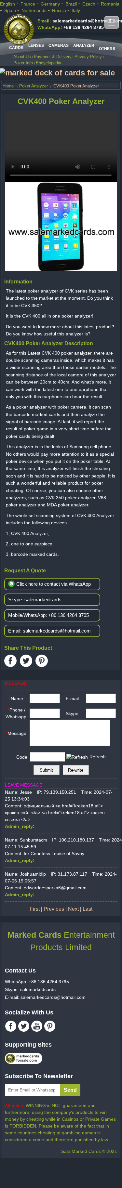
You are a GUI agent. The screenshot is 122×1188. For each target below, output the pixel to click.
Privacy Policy (88, 56)
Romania (110, 4)
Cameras (58, 45)
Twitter (26, 661)
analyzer (83, 45)
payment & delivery (53, 56)
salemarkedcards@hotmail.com (79, 20)
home (8, 86)
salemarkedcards (34, 599)
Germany (51, 4)
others (107, 48)
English (8, 4)
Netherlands (34, 10)
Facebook (10, 661)
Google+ (57, 661)
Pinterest (41, 661)
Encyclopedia (48, 62)
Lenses (36, 45)
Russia (59, 10)
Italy (76, 10)
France (28, 4)
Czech (89, 4)
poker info (23, 62)
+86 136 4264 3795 (70, 27)
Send (70, 1090)
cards (16, 48)
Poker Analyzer (33, 86)
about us (22, 56)
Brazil (71, 4)
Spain (10, 10)
